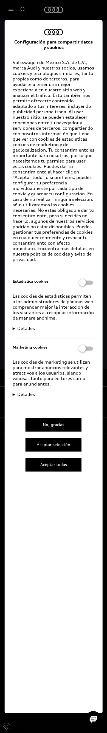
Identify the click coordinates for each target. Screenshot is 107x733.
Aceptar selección (53, 444)
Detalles (26, 328)
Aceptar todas (53, 464)
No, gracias (53, 424)
